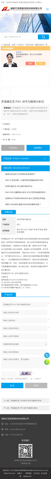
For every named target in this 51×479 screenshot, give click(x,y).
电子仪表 (29, 45)
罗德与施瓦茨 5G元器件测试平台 (18, 186)
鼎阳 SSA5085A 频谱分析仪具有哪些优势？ (23, 204)
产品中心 (20, 45)
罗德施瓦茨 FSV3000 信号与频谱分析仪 (26, 401)
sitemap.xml (27, 476)
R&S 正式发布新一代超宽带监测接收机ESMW (24, 180)
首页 (13, 45)
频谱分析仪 (39, 45)
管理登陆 (28, 473)
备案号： (20, 473)
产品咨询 (13, 148)
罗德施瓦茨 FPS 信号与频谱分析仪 (24, 408)
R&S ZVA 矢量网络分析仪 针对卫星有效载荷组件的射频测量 (26, 192)
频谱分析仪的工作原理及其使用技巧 (20, 174)
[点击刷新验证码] (25, 373)
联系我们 (38, 148)
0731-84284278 (47, 355)
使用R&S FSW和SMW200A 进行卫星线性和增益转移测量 (26, 198)
